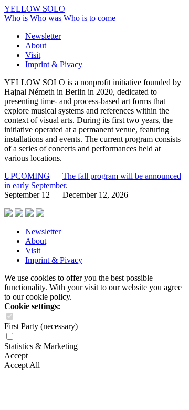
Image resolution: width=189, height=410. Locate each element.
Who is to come (90, 18)
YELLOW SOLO (34, 8)
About (35, 45)
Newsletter (43, 36)
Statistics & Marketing (41, 346)
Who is (17, 18)
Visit (32, 54)
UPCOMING (27, 175)
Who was (47, 18)
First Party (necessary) (41, 326)
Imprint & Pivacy (53, 64)
